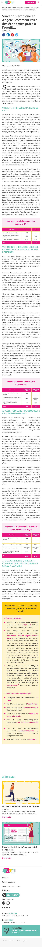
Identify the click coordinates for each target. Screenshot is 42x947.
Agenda (5, 877)
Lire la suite (6, 817)
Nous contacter (8, 899)
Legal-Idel (27, 625)
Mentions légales (21, 941)
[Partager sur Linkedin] (8, 34)
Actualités (12, 7)
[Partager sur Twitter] (16, 34)
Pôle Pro (32, 739)
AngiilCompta (32, 704)
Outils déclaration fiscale (11, 886)
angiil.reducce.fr (13, 685)
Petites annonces (8, 882)
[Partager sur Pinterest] (12, 34)
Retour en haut (8, 941)
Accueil (5, 7)
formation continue (30, 707)
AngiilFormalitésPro (26, 731)
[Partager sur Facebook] (3, 34)
